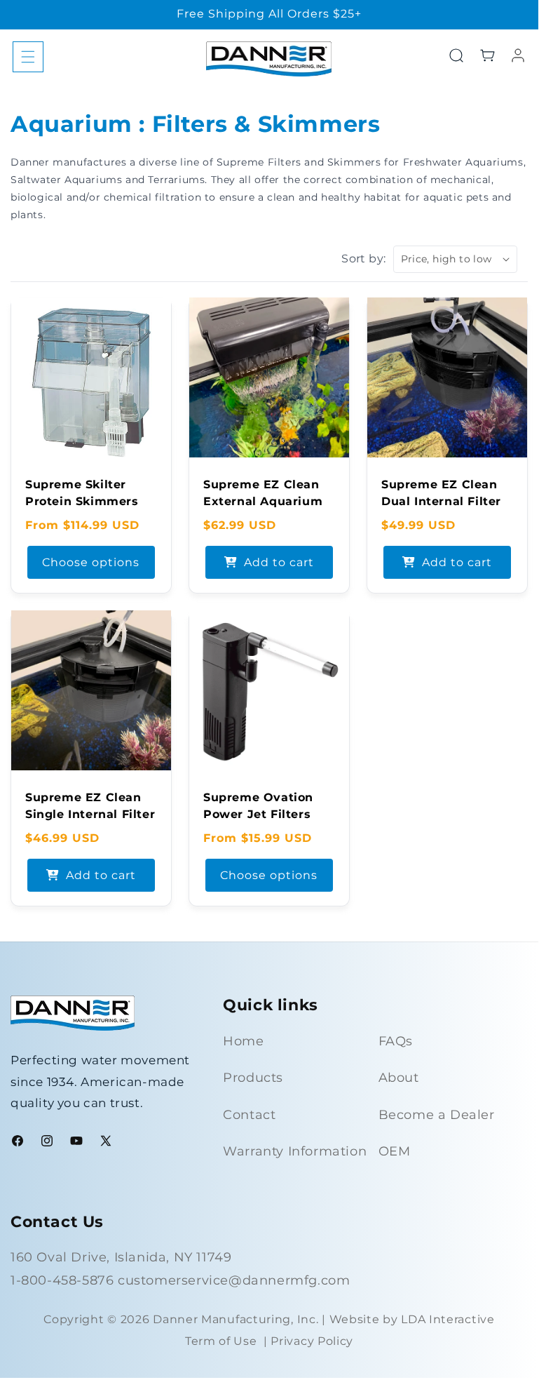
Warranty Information (295, 1151)
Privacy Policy (312, 1341)
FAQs (395, 1041)
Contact (249, 1115)
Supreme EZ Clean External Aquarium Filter (262, 501)
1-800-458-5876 (64, 1280)
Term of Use (221, 1341)
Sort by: (363, 258)
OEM (394, 1151)
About (398, 1077)
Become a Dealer (436, 1115)
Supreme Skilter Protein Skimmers (82, 493)
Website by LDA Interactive (412, 1319)
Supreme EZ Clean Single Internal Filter (90, 806)
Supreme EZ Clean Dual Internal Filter (441, 493)
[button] (28, 56)
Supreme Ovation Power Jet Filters (258, 806)
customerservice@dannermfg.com (234, 1280)
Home (243, 1041)
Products (253, 1077)
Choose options (90, 561)
